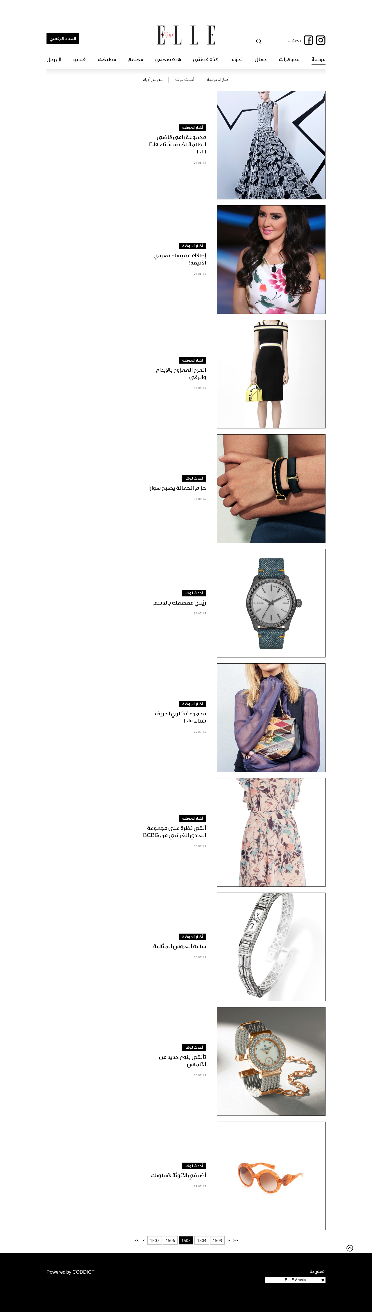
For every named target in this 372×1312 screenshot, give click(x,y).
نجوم (236, 59)
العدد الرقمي (62, 38)
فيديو (79, 59)
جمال (261, 59)
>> (137, 1240)
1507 (154, 1240)
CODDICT (83, 1272)
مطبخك (107, 59)
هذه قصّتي (206, 59)
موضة (319, 59)
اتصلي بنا (318, 1272)
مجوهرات (289, 59)
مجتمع (135, 59)
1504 (201, 1240)
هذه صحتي (168, 59)
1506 (170, 1240)
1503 (217, 1240)
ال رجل (53, 59)
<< (235, 1240)
